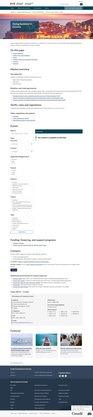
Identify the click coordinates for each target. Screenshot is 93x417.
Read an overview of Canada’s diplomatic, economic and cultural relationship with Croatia (39, 100)
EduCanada (16, 285)
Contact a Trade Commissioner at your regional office (33, 262)
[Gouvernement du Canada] (21, 4)
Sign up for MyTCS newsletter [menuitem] (73, 8)
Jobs (11, 390)
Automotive (15, 187)
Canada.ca (13, 12)
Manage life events (63, 402)
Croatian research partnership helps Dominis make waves (21, 349)
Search (13, 130)
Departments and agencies (40, 385)
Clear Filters (21, 232)
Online (13, 172)
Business (12, 399)
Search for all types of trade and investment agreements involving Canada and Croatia (38, 98)
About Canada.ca (33, 413)
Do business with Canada (20, 287)
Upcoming (14, 159)
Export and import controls (21, 118)
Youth (60, 399)
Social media (13, 413)
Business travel (17, 278)
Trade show (15, 227)
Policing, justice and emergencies (42, 399)
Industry (13, 179)
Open (13, 161)
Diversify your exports (43, 348)
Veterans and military (64, 396)
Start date (13, 140)
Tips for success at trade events (71, 348)
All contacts (13, 385)
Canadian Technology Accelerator (20, 223)
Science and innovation (64, 390)
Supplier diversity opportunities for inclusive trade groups (30, 245)
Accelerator (15, 218)
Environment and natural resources (43, 390)
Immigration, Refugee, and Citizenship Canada (26, 283)
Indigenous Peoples (63, 393)
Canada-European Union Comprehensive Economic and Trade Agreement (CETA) (36, 96)
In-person (14, 170)
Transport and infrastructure (41, 402)
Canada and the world (39, 405)
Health (12, 405)
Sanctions (16, 116)
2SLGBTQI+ (15, 200)
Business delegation (17, 221)
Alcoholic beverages (17, 185)
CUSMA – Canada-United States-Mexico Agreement (21, 209)
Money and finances (39, 408)
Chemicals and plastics (17, 189)
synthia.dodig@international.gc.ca (23, 322)
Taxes (11, 408)
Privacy (53, 413)
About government (63, 385)
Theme (13, 197)
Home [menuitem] (12, 8)
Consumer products (17, 193)
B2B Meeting (15, 220)
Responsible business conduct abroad (24, 120)
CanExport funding (18, 243)
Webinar (14, 228)
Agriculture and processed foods (20, 184)
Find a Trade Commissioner (34, 264)
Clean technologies (17, 191)
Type (12, 215)
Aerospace (14, 182)
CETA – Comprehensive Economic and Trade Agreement (21, 202)
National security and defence (41, 393)
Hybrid (13, 174)
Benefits (12, 402)
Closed (13, 163)
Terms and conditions (44, 413)
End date (13, 148)
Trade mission (15, 225)
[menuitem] (24, 8)
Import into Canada (18, 280)
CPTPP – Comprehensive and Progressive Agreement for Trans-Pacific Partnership (22, 205)
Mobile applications (23, 413)
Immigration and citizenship (17, 393)
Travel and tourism (14, 396)
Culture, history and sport (40, 396)
